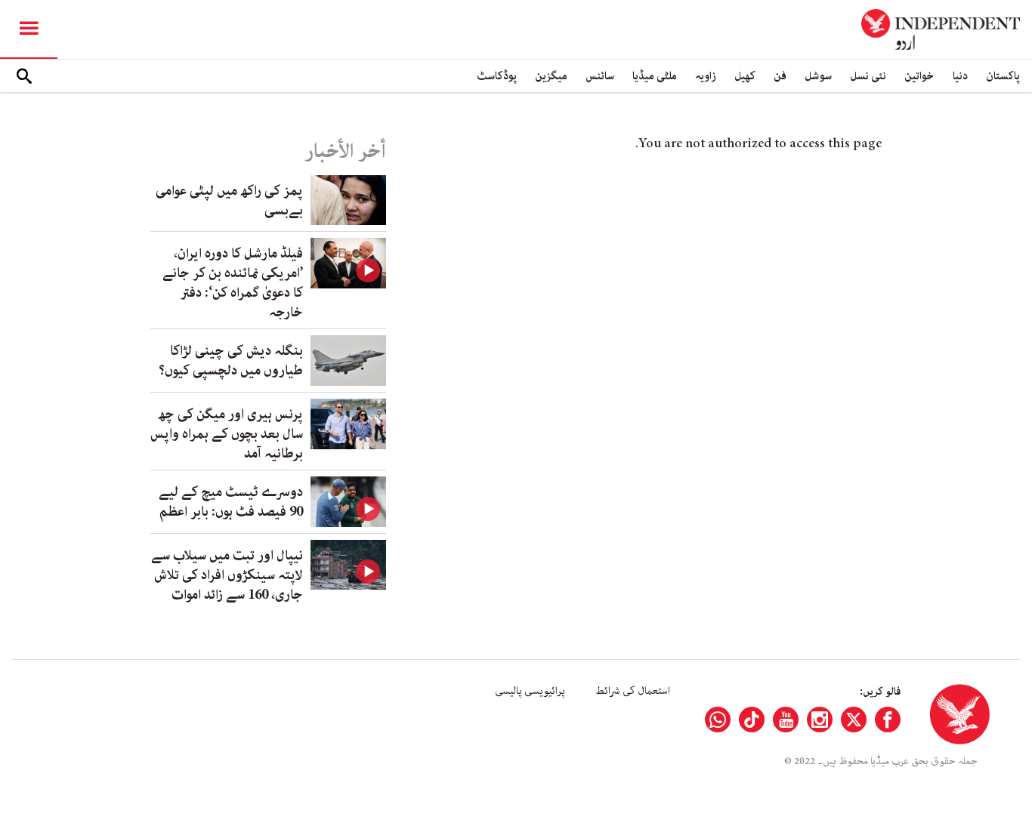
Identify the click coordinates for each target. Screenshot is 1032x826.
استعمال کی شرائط (632, 691)
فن (780, 76)
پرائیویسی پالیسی (530, 691)
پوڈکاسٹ (497, 76)
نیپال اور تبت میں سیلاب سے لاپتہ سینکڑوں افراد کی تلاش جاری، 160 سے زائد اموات (227, 575)
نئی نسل (868, 76)
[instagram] (820, 719)
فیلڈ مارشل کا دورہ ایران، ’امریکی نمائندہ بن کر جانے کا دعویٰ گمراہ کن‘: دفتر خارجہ (232, 283)
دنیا (960, 76)
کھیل (744, 76)
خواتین (919, 76)
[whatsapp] (718, 719)
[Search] (24, 76)
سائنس (600, 76)
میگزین (551, 76)
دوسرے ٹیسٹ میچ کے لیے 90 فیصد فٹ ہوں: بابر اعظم (231, 502)
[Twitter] (854, 719)
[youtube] (786, 719)
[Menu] (28, 29)
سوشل (818, 76)
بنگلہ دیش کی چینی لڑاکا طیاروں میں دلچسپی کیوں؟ (231, 361)
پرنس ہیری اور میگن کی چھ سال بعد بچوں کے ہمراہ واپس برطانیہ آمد (226, 434)
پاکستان (1003, 76)
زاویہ (705, 76)
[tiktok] (752, 719)
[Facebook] (888, 719)
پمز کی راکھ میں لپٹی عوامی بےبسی (229, 200)
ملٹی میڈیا (654, 76)
